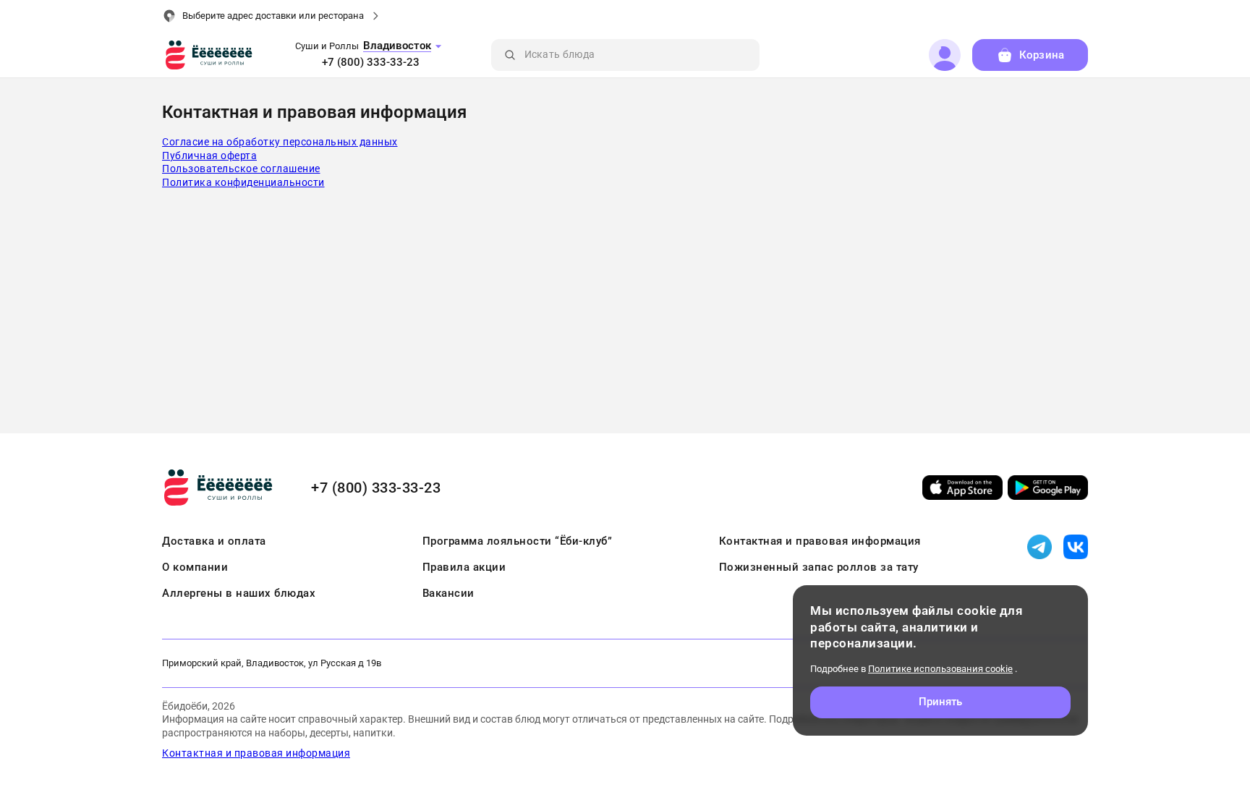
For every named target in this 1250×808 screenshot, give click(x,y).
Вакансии (448, 593)
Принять (941, 701)
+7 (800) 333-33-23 (371, 62)
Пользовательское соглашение (241, 168)
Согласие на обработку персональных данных (280, 142)
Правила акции (464, 567)
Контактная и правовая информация (820, 541)
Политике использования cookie (940, 668)
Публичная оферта (209, 155)
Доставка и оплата (214, 541)
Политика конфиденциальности (243, 182)
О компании (195, 567)
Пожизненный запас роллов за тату (819, 567)
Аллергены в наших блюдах (238, 593)
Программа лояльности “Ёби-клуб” (517, 541)
